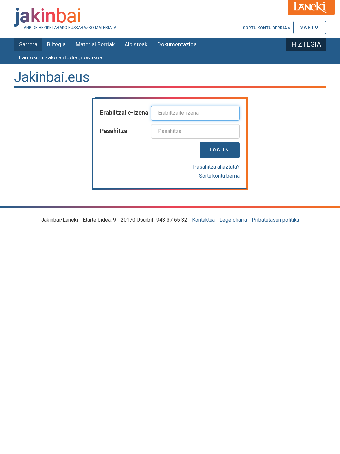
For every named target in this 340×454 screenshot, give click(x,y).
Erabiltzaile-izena (124, 112)
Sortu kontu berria (219, 176)
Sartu (309, 27)
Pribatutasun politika (275, 220)
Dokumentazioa (177, 44)
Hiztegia (306, 44)
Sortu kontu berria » (266, 28)
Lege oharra (233, 220)
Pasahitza (113, 130)
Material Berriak (95, 44)
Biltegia (56, 44)
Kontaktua (203, 220)
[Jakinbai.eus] (170, 17)
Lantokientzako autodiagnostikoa (60, 57)
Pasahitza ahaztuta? (216, 167)
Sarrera (28, 44)
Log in (220, 149)
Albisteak (136, 44)
